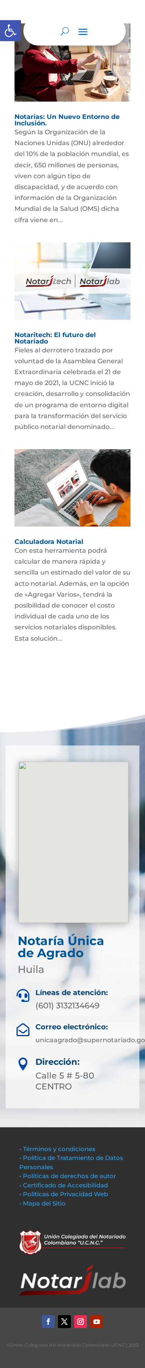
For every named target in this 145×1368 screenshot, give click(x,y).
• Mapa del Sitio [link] (43, 1203)
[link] (10, 30)
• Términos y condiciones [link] (57, 1149)
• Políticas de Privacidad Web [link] (63, 1194)
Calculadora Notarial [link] (48, 542)
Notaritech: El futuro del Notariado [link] (55, 338)
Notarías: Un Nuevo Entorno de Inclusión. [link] (67, 120)
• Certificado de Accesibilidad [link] (63, 1185)
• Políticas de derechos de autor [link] (67, 1176)
